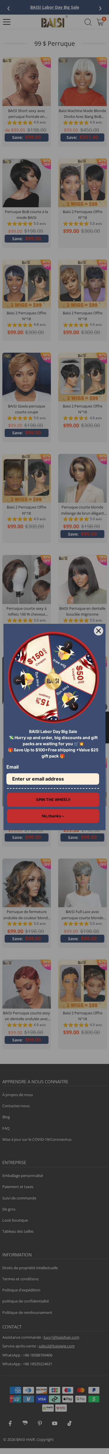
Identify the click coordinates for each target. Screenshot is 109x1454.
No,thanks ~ (53, 816)
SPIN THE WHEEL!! (53, 799)
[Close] (99, 631)
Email (12, 767)
